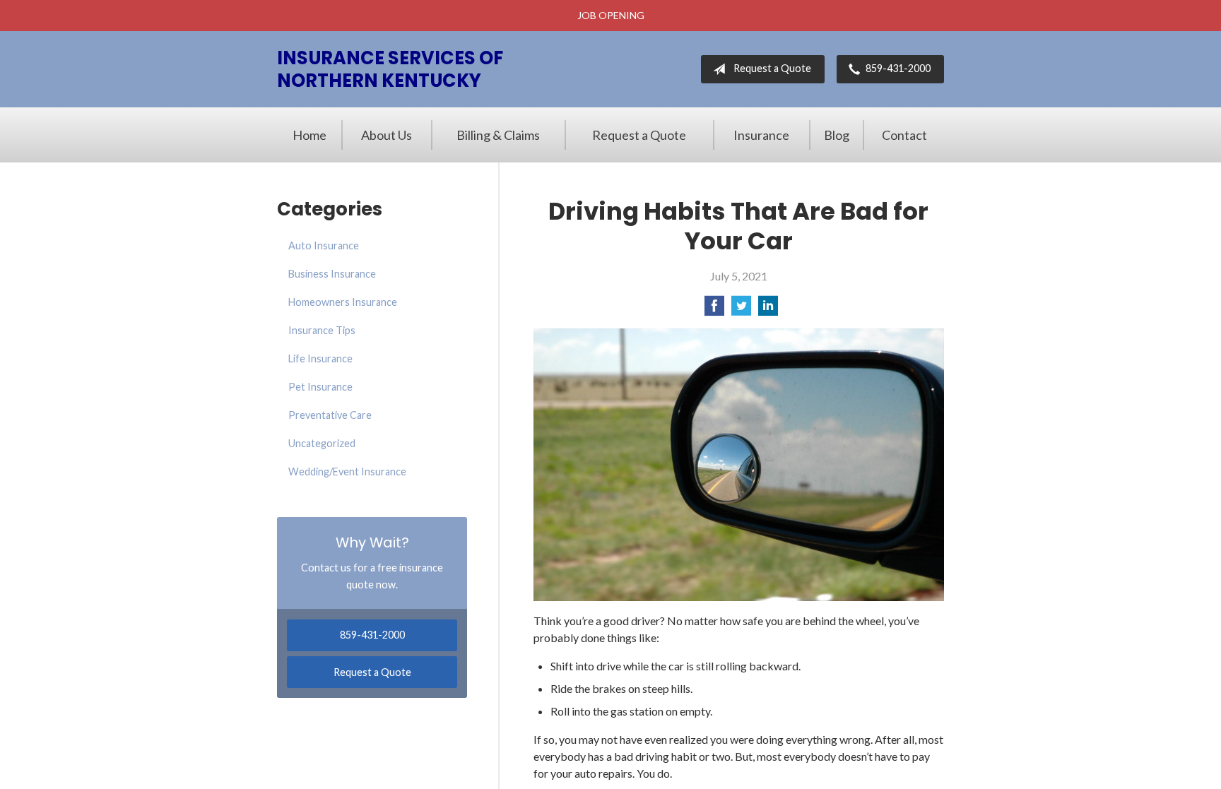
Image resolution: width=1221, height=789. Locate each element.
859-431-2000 (898, 68)
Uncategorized (321, 443)
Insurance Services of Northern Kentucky (390, 69)
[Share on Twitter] (741, 309)
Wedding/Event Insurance (347, 471)
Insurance (761, 135)
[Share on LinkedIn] (768, 309)
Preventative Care (330, 415)
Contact (904, 135)
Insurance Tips (321, 330)
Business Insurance (332, 274)
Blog (836, 135)
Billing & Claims (498, 135)
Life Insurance (320, 358)
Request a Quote (772, 68)
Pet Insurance (320, 387)
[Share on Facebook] (714, 309)
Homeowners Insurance (342, 302)
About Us (386, 135)
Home (309, 135)
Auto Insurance (323, 245)
